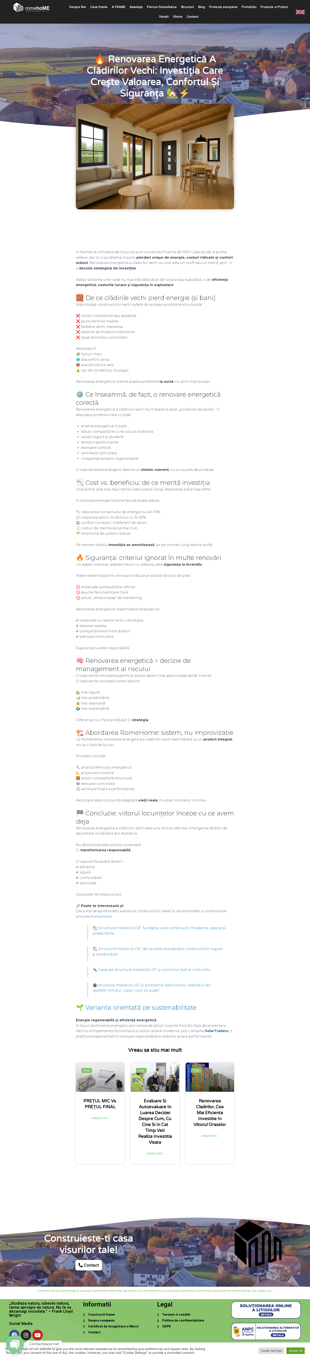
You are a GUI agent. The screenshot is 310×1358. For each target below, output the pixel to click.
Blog (201, 7)
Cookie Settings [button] (271, 1350)
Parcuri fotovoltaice (162, 7)
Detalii (164, 17)
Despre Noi (77, 7)
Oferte (177, 17)
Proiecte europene (223, 7)
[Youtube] (37, 1335)
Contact (192, 17)
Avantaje (136, 7)
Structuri (187, 7)
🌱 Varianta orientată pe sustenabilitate (136, 1007)
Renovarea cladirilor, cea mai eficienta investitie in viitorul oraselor (210, 1113)
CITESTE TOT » (100, 1118)
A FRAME (118, 7)
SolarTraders (216, 1031)
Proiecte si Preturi (274, 7)
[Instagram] (26, 1335)
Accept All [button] (295, 1350)
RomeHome (101, 917)
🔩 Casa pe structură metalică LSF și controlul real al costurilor (151, 969)
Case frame (99, 7)
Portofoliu (249, 7)
